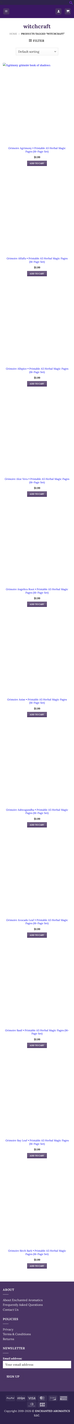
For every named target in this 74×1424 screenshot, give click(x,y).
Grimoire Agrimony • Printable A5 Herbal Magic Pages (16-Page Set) (37, 150)
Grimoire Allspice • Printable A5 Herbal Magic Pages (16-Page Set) (37, 370)
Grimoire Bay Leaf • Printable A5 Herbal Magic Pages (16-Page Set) (37, 1142)
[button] (71, 3)
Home (13, 33)
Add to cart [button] (37, 163)
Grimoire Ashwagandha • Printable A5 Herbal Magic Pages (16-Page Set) (37, 811)
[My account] (58, 11)
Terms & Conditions (17, 1334)
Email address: (12, 1358)
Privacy (8, 1329)
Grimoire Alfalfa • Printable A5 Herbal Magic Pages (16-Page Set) (37, 260)
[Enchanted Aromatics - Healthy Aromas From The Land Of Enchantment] (32, 11)
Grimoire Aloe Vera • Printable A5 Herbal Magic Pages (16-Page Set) (37, 480)
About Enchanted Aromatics (23, 1300)
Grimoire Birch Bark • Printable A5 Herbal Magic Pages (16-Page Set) (37, 1252)
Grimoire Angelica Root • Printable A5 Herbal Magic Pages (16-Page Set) (37, 591)
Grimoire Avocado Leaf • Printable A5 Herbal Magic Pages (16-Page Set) (37, 922)
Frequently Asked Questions (23, 1305)
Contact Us (10, 1309)
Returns (8, 1339)
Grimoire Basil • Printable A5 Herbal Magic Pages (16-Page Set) (37, 1032)
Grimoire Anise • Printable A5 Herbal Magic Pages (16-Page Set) (37, 701)
